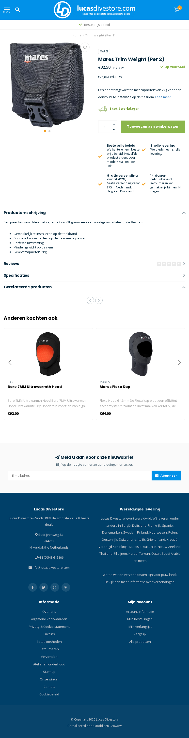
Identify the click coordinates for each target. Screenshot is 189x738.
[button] (45, 131)
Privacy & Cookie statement (49, 626)
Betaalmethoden (49, 641)
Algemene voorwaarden (49, 619)
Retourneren (49, 649)
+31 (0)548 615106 (50, 557)
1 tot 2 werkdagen (125, 108)
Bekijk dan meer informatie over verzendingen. (140, 582)
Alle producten (140, 641)
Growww (116, 726)
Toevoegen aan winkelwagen (153, 126)
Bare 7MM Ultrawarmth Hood (35, 386)
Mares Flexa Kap (115, 386)
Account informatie (140, 611)
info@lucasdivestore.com (51, 567)
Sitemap (49, 671)
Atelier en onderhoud (49, 664)
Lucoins (49, 634)
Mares (104, 51)
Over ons (49, 611)
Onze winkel (49, 679)
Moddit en (102, 726)
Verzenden (49, 656)
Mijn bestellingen (140, 619)
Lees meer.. (164, 97)
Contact (49, 686)
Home (77, 35)
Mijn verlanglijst (140, 626)
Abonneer (168, 475)
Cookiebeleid (49, 694)
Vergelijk (140, 634)
